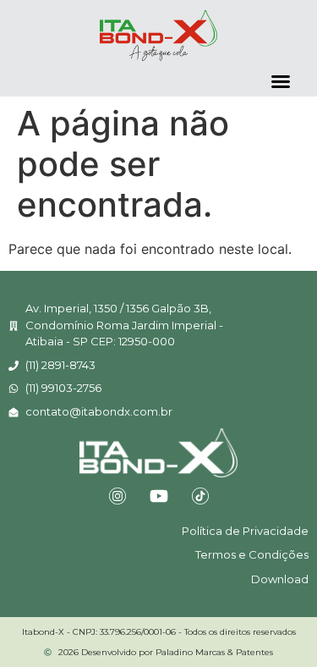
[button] (280, 81)
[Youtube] (159, 496)
